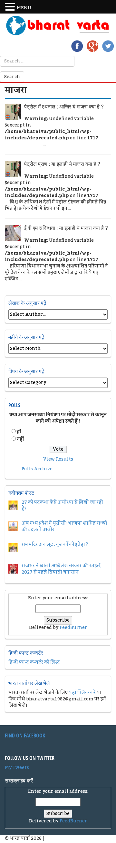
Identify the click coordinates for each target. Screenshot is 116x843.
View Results (58, 459)
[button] (11, 7)
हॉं (19, 431)
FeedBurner (73, 627)
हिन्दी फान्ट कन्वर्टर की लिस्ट (34, 662)
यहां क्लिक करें (82, 692)
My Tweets (17, 767)
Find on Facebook (25, 735)
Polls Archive (37, 468)
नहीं (20, 439)
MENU (24, 8)
